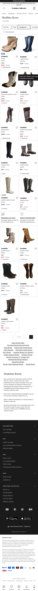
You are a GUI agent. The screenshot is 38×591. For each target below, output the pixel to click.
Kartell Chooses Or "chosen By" (18, 357)
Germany (26, 580)
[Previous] (14, 337)
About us (6, 489)
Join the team (7, 498)
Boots (31, 13)
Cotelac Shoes (26, 355)
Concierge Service (9, 432)
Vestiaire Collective (11, 486)
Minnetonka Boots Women (18, 359)
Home (4, 13)
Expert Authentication (27, 218)
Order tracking (8, 442)
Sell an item (7, 464)
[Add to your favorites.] (17, 57)
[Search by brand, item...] (4, 8)
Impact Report (8, 495)
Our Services (8, 426)
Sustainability (7, 492)
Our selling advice (9, 461)
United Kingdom (11, 580)
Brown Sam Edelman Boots (13, 364)
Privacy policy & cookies (18, 532)
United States (19, 580)
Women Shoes (22, 13)
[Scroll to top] (31, 337)
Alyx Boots (7, 352)
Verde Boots (30, 364)
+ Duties (7, 65)
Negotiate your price (8, 218)
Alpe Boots (8, 348)
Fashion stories (8, 501)
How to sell (7, 458)
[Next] (24, 337)
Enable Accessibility (19, 1)
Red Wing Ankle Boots (24, 350)
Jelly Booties (8, 350)
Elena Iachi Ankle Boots (23, 348)
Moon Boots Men (18, 343)
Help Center (7, 477)
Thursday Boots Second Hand (18, 345)
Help (4, 473)
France (4, 580)
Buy (4, 439)
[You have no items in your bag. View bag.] (34, 8)
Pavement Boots (18, 362)
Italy (35, 580)
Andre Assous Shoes (11, 355)
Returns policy (8, 448)
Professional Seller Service (12, 467)
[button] (34, 8)
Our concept (7, 429)
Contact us (7, 480)
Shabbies (11, 13)
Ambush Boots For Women (23, 352)
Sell (4, 454)
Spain (31, 580)
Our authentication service (12, 445)
